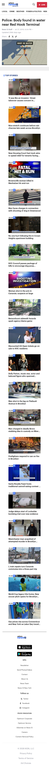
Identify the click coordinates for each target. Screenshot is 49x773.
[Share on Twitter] (13, 37)
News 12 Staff (7, 29)
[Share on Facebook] (9, 37)
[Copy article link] (16, 37)
